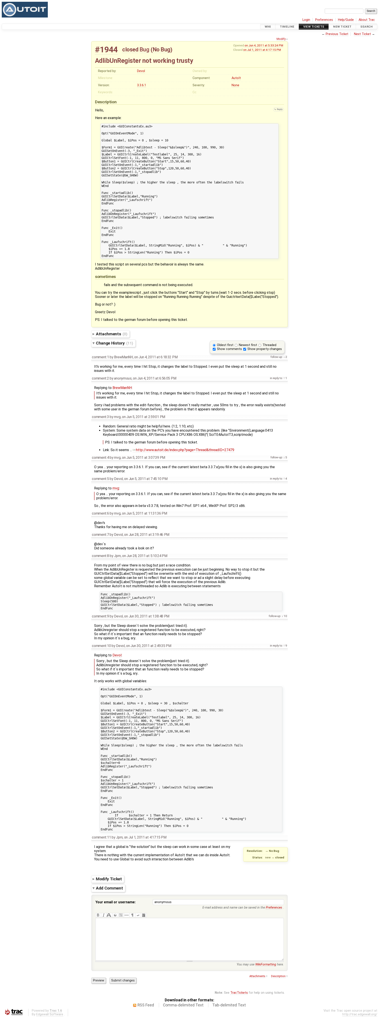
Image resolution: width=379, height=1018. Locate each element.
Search (366, 26)
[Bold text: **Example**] (98, 915)
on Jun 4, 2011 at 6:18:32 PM (155, 357)
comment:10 (101, 646)
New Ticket (342, 26)
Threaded (269, 345)
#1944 (106, 49)
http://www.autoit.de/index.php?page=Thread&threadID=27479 (185, 450)
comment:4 (100, 457)
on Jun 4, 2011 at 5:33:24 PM (264, 45)
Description (278, 976)
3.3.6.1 (141, 85)
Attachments (111, 333)
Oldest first (225, 345)
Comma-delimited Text (183, 1005)
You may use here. (260, 964)
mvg (116, 488)
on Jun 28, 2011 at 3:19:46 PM (146, 535)
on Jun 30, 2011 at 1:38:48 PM (146, 616)
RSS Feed (146, 1005)
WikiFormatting (265, 964)
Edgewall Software (49, 1014)
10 (285, 616)
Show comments (229, 349)
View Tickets (313, 26)
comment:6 (100, 513)
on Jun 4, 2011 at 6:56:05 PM (154, 378)
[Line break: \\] (138, 915)
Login (306, 20)
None (235, 85)
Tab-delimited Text (229, 1005)
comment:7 (100, 535)
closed (130, 49)
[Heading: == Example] (109, 915)
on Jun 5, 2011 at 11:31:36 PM (144, 513)
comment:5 (100, 479)
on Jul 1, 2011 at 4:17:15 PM (262, 49)
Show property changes (264, 349)
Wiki (268, 26)
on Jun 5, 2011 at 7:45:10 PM (145, 479)
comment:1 (100, 357)
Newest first (248, 345)
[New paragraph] (132, 915)
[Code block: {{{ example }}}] (121, 915)
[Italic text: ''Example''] (104, 915)
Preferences (324, 20)
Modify (281, 38)
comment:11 (101, 837)
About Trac (367, 20)
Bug (144, 49)
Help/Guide (346, 20)
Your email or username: (115, 902)
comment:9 (100, 616)
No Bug (161, 49)
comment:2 (100, 378)
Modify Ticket (109, 878)
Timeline (287, 26)
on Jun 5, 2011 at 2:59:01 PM (143, 417)
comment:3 (100, 417)
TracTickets (239, 993)
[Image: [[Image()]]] (144, 915)
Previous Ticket (337, 34)
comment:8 (100, 556)
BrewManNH (122, 388)
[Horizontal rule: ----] (126, 915)
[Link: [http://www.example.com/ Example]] (115, 915)
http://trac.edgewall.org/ (359, 1014)
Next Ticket (362, 34)
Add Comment (109, 888)
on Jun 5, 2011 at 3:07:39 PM (143, 457)
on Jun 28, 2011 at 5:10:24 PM (144, 556)
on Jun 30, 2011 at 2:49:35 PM (148, 646)
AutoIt (236, 78)
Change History (114, 343)
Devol (141, 71)
